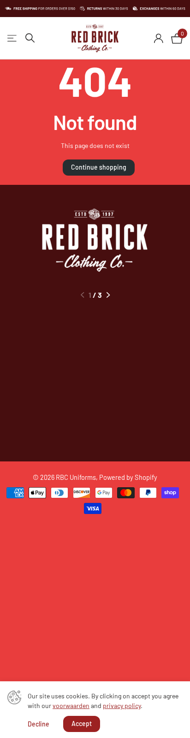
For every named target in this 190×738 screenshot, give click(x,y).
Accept (81, 723)
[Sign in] (158, 38)
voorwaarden (71, 705)
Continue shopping (98, 167)
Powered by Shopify (128, 477)
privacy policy (122, 705)
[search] (30, 38)
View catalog (12, 38)
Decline (38, 724)
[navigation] (82, 295)
